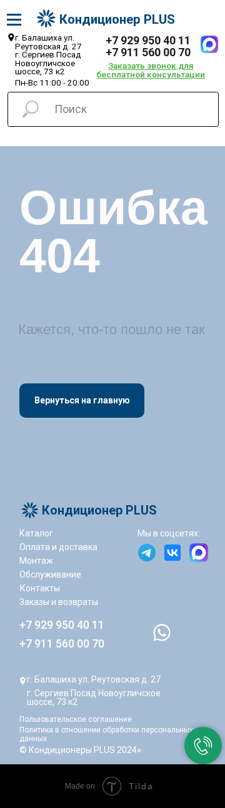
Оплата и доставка (58, 547)
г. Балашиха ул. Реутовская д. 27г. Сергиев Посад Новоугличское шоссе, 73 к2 (48, 54)
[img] (209, 44)
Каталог (36, 533)
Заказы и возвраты (58, 602)
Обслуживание (50, 574)
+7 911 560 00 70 (148, 52)
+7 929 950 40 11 (148, 40)
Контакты (40, 588)
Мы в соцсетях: (169, 533)
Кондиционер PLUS (117, 19)
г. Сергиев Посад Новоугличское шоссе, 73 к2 (94, 697)
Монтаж (36, 561)
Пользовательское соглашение (75, 719)
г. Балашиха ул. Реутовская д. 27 (94, 679)
